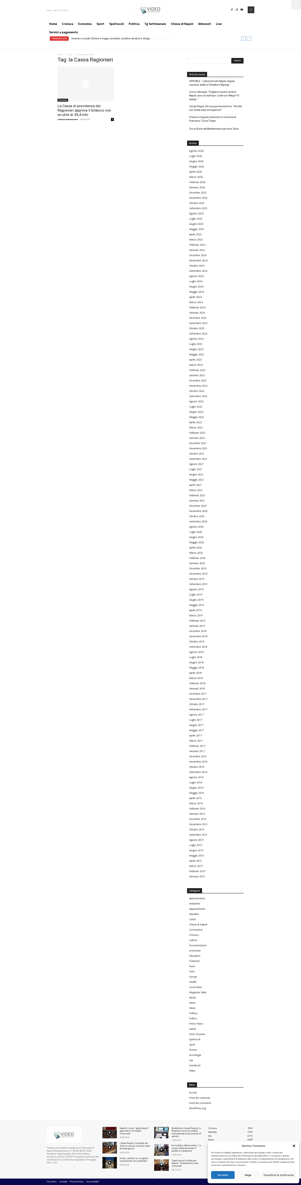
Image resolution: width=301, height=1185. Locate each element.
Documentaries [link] (198, 945)
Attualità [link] (194, 914)
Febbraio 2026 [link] (197, 182)
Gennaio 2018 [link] (197, 688)
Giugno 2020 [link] (196, 537)
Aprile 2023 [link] (195, 359)
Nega (248, 1175)
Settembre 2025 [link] (198, 208)
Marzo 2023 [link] (196, 364)
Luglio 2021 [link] (195, 469)
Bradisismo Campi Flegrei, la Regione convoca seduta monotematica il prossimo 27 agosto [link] (187, 1132)
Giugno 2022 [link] (196, 411)
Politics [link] (193, 1018)
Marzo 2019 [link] (196, 615)
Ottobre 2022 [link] (196, 391)
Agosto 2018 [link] (196, 652)
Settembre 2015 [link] (198, 834)
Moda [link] (192, 997)
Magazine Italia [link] (197, 992)
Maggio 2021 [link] (196, 479)
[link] (296, 4)
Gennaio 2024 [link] (197, 312)
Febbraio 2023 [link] (197, 370)
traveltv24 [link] (194, 1065)
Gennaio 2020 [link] (197, 563)
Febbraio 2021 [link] (197, 495)
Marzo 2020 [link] (196, 552)
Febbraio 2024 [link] (197, 307)
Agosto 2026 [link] (196, 150)
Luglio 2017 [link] (195, 719)
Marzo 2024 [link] (196, 302)
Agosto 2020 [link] (196, 526)
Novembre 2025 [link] (198, 197)
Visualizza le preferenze (278, 1175)
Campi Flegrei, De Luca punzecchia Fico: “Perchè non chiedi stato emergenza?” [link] (215, 108)
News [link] (192, 1002)
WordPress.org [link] (197, 1108)
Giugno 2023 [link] (196, 349)
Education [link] (194, 955)
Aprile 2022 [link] (195, 422)
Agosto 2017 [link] (196, 714)
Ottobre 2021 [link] (196, 453)
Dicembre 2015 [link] (197, 819)
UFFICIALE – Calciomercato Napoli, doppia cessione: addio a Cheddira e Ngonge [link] (212, 83)
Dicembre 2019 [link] (197, 568)
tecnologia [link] (195, 1055)
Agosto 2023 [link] (196, 338)
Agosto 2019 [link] (196, 589)
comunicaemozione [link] (67, 119)
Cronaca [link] (194, 935)
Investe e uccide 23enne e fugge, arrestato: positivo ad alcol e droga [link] (110, 38)
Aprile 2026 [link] (195, 171)
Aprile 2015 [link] (195, 860)
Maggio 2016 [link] (196, 793)
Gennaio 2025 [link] (197, 250)
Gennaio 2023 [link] (197, 375)
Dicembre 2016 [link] (197, 756)
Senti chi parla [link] (197, 1034)
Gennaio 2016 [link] (197, 813)
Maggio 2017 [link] (196, 730)
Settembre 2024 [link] (198, 270)
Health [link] (192, 981)
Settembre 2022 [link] (198, 396)
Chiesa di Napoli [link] (198, 924)
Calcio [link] (192, 919)
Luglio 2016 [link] (195, 782)
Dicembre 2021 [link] (197, 443)
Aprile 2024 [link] (195, 297)
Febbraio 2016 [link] (197, 808)
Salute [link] (192, 1028)
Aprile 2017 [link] (195, 735)
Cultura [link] (193, 940)
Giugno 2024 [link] (196, 286)
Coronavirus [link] (196, 929)
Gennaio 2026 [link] (197, 187)
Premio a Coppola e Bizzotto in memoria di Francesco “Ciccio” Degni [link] (212, 119)
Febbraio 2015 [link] (197, 871)
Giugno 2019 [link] (196, 599)
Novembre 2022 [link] (198, 385)
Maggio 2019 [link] (196, 605)
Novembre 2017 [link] (198, 699)
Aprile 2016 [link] (195, 798)
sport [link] (192, 1044)
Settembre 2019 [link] (198, 584)
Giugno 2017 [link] (196, 725)
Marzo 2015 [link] (196, 866)
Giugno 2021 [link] (196, 474)
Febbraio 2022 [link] (197, 432)
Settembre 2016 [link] (198, 772)
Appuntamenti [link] (197, 908)
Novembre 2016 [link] (198, 761)
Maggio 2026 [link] (196, 166)
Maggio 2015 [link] (196, 855)
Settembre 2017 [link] (198, 709)
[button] (294, 1146)
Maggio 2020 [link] (196, 542)
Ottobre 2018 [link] (196, 641)
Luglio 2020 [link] (195, 532)
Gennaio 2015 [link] (197, 876)
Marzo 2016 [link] (196, 803)
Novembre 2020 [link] (198, 511)
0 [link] (112, 119)
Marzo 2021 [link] (196, 490)
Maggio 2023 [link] (196, 354)
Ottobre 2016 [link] (196, 766)
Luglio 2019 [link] (195, 594)
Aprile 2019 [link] (195, 610)
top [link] (191, 1060)
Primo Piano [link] (196, 1023)
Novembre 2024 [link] (198, 260)
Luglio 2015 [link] (195, 845)
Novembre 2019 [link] (198, 573)
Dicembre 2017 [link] (197, 693)
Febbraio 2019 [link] (197, 620)
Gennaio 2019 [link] (197, 625)
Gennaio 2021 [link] (197, 500)
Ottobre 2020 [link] (196, 516)
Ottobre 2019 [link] (196, 578)
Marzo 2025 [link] (196, 239)
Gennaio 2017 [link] (197, 751)
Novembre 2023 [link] (198, 323)
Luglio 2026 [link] (195, 156)
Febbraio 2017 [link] (197, 746)
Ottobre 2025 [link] (196, 203)
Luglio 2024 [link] (195, 281)
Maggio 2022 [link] (196, 417)
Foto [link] (192, 971)
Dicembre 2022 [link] (197, 380)
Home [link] (60, 54)
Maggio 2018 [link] (196, 667)
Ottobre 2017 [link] (196, 704)
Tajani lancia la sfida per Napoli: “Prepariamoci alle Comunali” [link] (185, 1163)
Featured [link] (194, 961)
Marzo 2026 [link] (196, 177)
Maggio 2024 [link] (196, 291)
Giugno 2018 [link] (196, 662)
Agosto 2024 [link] (196, 276)
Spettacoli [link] (194, 1039)
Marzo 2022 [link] (196, 427)
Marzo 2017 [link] (196, 740)
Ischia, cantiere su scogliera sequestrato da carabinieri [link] (134, 1159)
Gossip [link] (193, 976)
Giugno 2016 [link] (196, 787)
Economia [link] (63, 100)
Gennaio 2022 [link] (197, 438)
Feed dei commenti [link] (200, 1103)
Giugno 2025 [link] (196, 224)
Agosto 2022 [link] (196, 401)
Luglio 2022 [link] (195, 406)
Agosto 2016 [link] (196, 777)
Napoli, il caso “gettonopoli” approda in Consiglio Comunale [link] (134, 1131)
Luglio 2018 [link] (195, 657)
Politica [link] (193, 1013)
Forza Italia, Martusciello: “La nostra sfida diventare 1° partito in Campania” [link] (186, 1148)
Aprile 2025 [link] (195, 234)
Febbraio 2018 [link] (197, 683)
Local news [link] (195, 987)
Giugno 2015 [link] (196, 850)
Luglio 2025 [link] (195, 218)
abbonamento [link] (197, 898)
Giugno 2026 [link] (196, 161)
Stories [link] (193, 1049)
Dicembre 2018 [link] (197, 631)
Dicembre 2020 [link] (197, 505)
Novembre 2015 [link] (198, 824)
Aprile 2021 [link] (195, 485)
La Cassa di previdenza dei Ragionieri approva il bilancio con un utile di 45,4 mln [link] (84, 110)
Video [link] (192, 1070)
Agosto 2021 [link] (196, 464)
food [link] (192, 966)
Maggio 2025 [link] (196, 229)
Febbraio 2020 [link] (197, 558)
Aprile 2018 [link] (195, 672)
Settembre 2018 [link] (198, 646)
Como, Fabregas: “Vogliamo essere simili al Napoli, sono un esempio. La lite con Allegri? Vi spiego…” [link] (214, 95)
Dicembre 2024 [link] (197, 255)
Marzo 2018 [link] (196, 678)
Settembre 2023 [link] (198, 333)
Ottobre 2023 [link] (196, 328)
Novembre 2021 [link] (198, 448)
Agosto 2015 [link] (196, 840)
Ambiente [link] (194, 903)
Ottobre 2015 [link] (196, 829)
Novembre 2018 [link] (198, 636)
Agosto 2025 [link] (196, 213)
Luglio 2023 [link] (195, 344)
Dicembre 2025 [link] (197, 192)
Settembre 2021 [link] (198, 458)
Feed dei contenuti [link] (199, 1097)
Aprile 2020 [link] (195, 547)
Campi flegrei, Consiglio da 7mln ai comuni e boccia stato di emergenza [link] (135, 1146)
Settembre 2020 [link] (198, 521)
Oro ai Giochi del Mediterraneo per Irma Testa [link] (214, 128)
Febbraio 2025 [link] (197, 244)
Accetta (223, 1175)
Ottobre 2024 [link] (196, 265)
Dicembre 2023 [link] (197, 317)
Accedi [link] (192, 1092)
